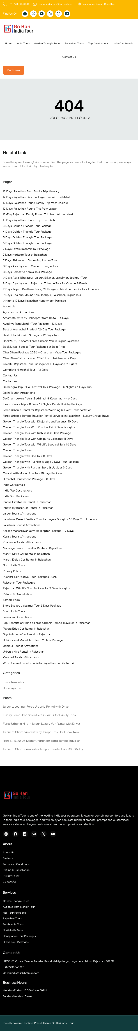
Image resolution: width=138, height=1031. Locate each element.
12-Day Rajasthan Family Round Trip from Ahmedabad (38, 214)
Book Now (13, 70)
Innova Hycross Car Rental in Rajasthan (28, 507)
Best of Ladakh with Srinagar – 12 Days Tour (31, 335)
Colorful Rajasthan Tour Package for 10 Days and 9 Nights (40, 364)
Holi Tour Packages (14, 912)
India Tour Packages (16, 496)
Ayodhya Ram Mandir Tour (19, 906)
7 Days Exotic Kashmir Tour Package (26, 249)
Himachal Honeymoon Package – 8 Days (29, 479)
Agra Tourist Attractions (18, 312)
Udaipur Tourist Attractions (20, 646)
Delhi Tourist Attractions (19, 392)
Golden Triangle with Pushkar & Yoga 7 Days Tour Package (41, 461)
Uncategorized (12, 688)
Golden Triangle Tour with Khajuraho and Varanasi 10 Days (40, 421)
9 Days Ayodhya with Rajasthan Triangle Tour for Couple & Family (45, 283)
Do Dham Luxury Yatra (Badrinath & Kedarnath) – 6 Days (40, 398)
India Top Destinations (17, 490)
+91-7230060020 (18, 4)
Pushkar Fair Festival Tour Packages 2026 (30, 577)
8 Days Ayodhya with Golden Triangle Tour (30, 266)
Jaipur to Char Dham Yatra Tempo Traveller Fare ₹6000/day (43, 749)
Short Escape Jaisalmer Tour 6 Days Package (32, 605)
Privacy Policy (12, 571)
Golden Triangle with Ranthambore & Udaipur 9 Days (37, 467)
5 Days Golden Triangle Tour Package (27, 237)
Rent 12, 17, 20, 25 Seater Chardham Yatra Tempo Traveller (41, 741)
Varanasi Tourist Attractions (21, 657)
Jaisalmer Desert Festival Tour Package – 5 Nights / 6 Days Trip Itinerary (50, 519)
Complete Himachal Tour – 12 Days (25, 369)
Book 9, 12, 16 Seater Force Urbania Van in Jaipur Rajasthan (41, 341)
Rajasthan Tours (12, 918)
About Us (9, 306)
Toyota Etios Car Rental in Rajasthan (26, 628)
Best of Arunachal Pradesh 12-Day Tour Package (34, 329)
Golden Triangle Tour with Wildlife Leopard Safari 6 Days (39, 444)
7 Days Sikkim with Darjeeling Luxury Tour (30, 260)
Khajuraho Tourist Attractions (22, 542)
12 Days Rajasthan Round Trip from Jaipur (30, 208)
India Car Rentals (14, 484)
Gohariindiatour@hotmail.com (55, 4)
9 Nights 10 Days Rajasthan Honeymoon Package (34, 300)
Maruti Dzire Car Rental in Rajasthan (26, 553)
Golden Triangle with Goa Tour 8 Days (27, 456)
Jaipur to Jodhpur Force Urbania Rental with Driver (36, 706)
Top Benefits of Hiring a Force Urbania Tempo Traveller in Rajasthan (46, 623)
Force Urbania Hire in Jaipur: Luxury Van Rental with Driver (41, 724)
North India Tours (14, 565)
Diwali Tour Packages (16, 942)
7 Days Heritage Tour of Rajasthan (25, 254)
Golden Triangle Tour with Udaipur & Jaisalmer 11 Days (38, 438)
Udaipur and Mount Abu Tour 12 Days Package (33, 640)
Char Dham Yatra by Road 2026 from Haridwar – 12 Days (40, 358)
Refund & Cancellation (17, 594)
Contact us (10, 381)
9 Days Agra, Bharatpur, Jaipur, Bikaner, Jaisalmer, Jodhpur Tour (45, 277)
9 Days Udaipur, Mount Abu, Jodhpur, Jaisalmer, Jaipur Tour (42, 295)
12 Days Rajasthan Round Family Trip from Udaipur (35, 203)
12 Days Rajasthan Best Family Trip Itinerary (31, 191)
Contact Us (10, 375)
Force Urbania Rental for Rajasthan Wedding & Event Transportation (47, 410)
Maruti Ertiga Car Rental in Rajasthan (27, 559)
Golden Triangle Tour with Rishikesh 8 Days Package (37, 433)
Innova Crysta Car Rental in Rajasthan (27, 502)
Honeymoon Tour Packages (19, 936)
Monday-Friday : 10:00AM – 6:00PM (25, 990)
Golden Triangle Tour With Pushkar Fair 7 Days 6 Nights (39, 427)
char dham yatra (13, 682)
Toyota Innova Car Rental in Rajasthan (27, 634)
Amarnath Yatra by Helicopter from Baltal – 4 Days (36, 318)
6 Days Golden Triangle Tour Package (27, 243)
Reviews (8, 858)
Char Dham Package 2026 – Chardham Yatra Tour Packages (42, 352)
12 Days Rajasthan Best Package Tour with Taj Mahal (36, 197)
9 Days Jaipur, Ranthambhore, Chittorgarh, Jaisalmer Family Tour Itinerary (51, 289)
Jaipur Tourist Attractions (19, 513)
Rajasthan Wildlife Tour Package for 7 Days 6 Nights (36, 588)
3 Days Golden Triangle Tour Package (27, 226)
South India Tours (14, 611)
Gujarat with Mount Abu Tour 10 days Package (32, 473)
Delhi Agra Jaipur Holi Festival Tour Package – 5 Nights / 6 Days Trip (47, 387)
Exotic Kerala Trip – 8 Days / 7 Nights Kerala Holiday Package (42, 404)
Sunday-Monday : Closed (18, 996)
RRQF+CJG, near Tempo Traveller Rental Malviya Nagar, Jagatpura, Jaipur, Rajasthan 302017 (59, 961)
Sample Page (11, 600)
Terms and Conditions (17, 617)
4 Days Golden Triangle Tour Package (27, 231)
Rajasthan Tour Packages (19, 582)
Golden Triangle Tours (17, 450)
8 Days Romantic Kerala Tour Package (27, 272)
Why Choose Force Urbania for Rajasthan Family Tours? (39, 663)
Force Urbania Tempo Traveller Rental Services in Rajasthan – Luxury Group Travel (56, 415)
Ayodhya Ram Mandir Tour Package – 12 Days (32, 323)
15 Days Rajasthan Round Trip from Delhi (29, 220)
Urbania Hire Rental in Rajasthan (23, 651)
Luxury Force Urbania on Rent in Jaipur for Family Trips (39, 715)
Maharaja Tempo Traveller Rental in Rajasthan (32, 548)
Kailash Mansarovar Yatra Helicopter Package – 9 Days (38, 530)
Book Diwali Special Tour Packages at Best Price (34, 346)
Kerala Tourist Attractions (19, 536)
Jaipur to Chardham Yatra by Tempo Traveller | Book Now (41, 732)
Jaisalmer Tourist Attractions (21, 525)
